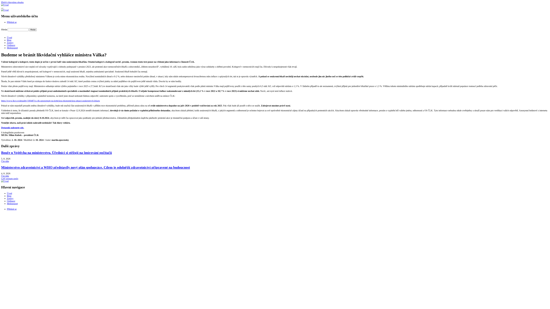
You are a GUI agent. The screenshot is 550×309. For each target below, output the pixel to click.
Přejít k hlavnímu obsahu (12, 2)
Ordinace (11, 45)
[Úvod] (5, 5)
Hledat (4, 29)
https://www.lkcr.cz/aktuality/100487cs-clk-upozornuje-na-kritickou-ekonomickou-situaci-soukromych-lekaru (50, 101)
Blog (9, 40)
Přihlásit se (12, 22)
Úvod (9, 37)
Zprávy (10, 42)
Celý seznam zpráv (9, 178)
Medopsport (12, 48)
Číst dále (5, 161)
